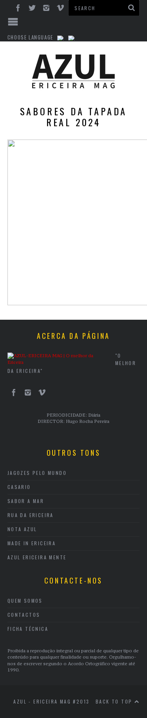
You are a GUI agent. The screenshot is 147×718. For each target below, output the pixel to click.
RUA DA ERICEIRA (30, 515)
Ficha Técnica (27, 628)
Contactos (23, 614)
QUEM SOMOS (25, 600)
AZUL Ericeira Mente (37, 557)
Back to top (115, 701)
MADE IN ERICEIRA (31, 543)
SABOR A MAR (25, 501)
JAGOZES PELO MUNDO (37, 472)
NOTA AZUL (22, 529)
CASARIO (19, 486)
